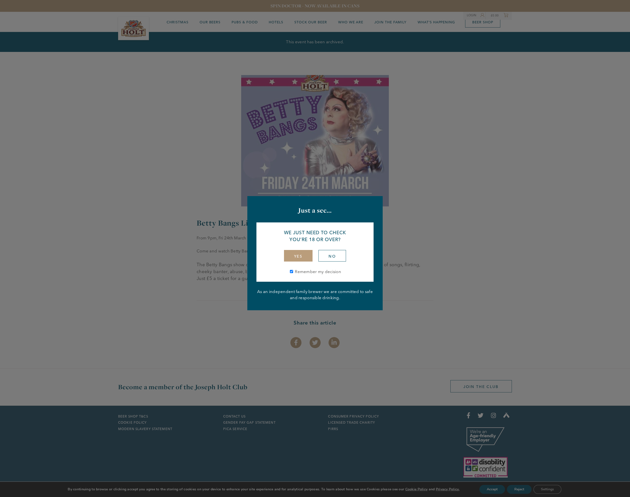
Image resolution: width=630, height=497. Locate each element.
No (332, 256)
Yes (298, 256)
